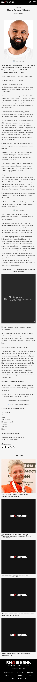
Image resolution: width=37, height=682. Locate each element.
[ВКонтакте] (2, 447)
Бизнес (30, 672)
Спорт (30, 675)
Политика (9, 675)
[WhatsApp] (14, 447)
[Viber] (11, 447)
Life (12, 678)
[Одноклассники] (5, 447)
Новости (20, 672)
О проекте (22, 678)
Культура (20, 675)
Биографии (18, 7)
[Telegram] (8, 447)
